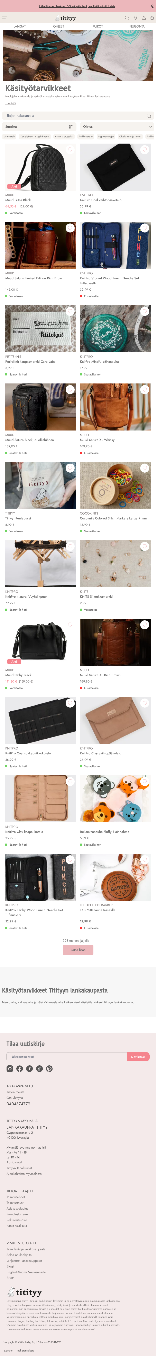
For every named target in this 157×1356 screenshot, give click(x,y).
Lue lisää (10, 103)
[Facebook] (19, 1068)
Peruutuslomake (17, 1214)
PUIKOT (97, 26)
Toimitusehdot (16, 1197)
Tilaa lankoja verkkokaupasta (26, 1249)
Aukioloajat (14, 1162)
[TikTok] (39, 1068)
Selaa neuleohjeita (19, 1254)
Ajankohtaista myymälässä (24, 1173)
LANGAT (19, 26)
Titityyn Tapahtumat (19, 1168)
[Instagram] (10, 1068)
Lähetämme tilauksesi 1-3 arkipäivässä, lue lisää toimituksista (78, 6)
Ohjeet (58, 26)
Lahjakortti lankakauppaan (24, 1260)
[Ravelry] (29, 1068)
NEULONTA (137, 26)
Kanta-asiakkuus (17, 1225)
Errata (11, 1277)
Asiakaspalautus (17, 1208)
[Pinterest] (49, 1068)
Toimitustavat (15, 1202)
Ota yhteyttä (15, 1097)
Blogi (10, 1266)
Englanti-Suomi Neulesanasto (26, 1272)
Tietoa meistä (15, 1092)
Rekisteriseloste (17, 1220)
